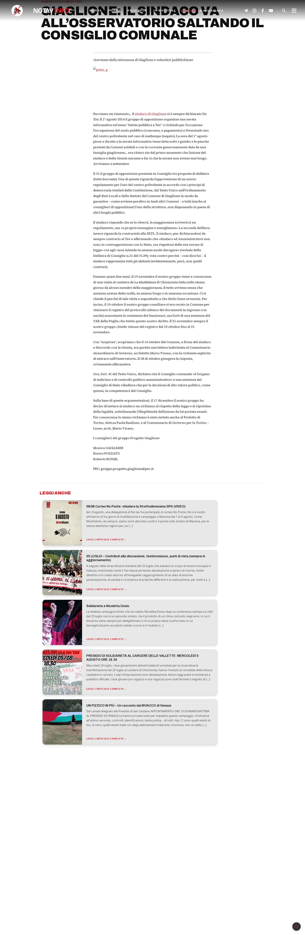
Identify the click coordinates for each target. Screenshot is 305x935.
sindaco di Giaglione (150, 114)
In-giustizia (164, 10)
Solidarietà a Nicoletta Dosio (107, 606)
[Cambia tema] (296, 926)
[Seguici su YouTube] (271, 10)
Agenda (95, 10)
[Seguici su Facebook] (263, 11)
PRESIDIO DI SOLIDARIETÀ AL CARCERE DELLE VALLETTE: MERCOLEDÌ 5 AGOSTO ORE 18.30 (142, 658)
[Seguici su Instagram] (254, 10)
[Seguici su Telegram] (246, 10)
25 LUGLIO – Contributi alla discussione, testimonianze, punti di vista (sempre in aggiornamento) (145, 558)
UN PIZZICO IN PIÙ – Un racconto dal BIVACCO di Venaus (128, 705)
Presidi (114, 10)
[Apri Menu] (294, 10)
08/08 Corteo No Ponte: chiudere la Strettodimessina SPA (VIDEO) (136, 506)
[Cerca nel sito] (284, 10)
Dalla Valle (136, 10)
